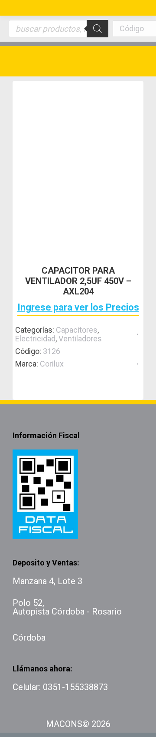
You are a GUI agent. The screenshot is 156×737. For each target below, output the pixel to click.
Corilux (52, 363)
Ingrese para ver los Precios (78, 307)
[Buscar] (97, 28)
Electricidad (35, 338)
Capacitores (77, 329)
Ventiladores (80, 338)
